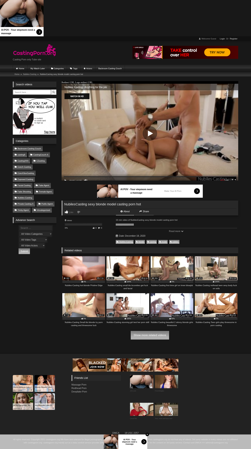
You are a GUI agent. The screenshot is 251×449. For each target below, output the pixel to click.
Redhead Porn (79, 388)
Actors (89, 68)
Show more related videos (150, 335)
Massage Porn (78, 384)
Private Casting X (25, 204)
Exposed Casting (25, 179)
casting (153, 242)
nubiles (175, 242)
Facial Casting (24, 185)
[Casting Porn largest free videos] (34, 50)
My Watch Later (38, 68)
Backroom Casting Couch (110, 68)
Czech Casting (24, 167)
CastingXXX (23, 161)
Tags (75, 68)
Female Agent (45, 191)
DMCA (115, 433)
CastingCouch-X (40, 154)
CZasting (40, 161)
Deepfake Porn (79, 391)
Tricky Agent (23, 210)
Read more (175, 231)
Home (21, 68)
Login (222, 39)
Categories (59, 68)
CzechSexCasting (26, 173)
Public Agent (47, 204)
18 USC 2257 (132, 433)
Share (145, 211)
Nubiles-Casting (29, 74)
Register (233, 39)
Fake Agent (44, 185)
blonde (141, 242)
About (126, 211)
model (164, 242)
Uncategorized (43, 210)
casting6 (21, 154)
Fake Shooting (24, 191)
